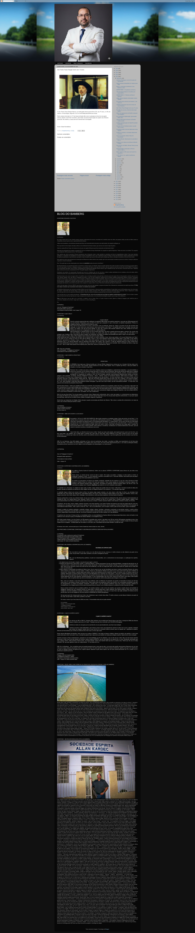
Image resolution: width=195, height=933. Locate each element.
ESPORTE (68, 63)
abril (118, 172)
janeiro (118, 178)
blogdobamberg (119, 204)
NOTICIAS (60, 63)
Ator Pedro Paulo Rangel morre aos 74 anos (127, 108)
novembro (119, 158)
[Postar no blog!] (80, 131)
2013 (117, 197)
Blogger (107, 929)
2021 (117, 181)
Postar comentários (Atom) (67, 178)
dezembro (119, 78)
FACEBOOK (88, 63)
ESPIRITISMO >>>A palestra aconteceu (126, 89)
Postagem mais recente (65, 175)
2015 (117, 193)
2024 (117, 72)
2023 (117, 74)
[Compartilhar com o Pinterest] (84, 131)
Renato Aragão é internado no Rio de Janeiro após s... (125, 149)
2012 (117, 199)
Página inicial (84, 175)
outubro (119, 160)
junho (118, 169)
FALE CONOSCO (78, 63)
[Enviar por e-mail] (78, 131)
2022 (117, 76)
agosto (118, 164)
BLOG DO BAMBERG (70, 213)
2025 (117, 70)
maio (118, 170)
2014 (117, 195)
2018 (117, 187)
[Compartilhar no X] (81, 131)
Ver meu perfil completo (119, 207)
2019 (117, 185)
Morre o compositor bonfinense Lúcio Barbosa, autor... (125, 87)
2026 (117, 68)
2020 (117, 183)
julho (118, 166)
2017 (117, 189)
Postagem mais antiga (103, 175)
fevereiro (119, 176)
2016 (117, 191)
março (118, 175)
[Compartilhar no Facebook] (82, 131)
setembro (119, 163)
